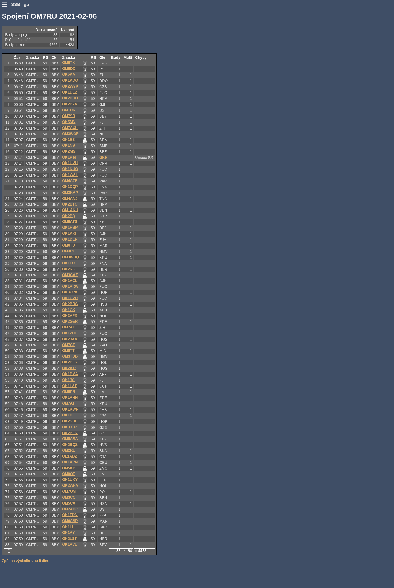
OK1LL (68, 527)
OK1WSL (70, 175)
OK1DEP (70, 239)
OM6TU (68, 245)
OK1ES (68, 140)
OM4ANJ (70, 198)
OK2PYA (69, 104)
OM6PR (68, 392)
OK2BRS (70, 304)
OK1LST (69, 386)
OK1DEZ (69, 92)
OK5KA (68, 74)
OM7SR (68, 116)
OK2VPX (69, 315)
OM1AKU (70, 210)
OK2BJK (69, 362)
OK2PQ (68, 216)
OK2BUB (70, 98)
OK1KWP (70, 409)
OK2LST (69, 539)
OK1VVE (69, 544)
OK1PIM (69, 157)
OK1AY (68, 533)
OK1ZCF (69, 333)
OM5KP (68, 468)
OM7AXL (70, 128)
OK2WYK (70, 86)
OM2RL (68, 450)
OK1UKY (70, 479)
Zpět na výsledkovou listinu (25, 561)
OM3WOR (70, 134)
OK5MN (68, 122)
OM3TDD (70, 356)
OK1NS (68, 145)
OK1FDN (70, 515)
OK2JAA (69, 339)
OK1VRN (70, 462)
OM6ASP (70, 521)
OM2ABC (70, 509)
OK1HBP (70, 227)
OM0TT (68, 351)
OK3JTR (69, 427)
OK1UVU (70, 298)
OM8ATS (69, 222)
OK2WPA (70, 485)
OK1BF (68, 415)
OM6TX (68, 63)
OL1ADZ (69, 456)
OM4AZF (69, 181)
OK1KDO (70, 80)
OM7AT (68, 403)
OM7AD (68, 327)
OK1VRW (70, 286)
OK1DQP (70, 187)
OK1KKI (69, 233)
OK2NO (68, 269)
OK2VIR (69, 368)
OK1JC (68, 380)
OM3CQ (68, 497)
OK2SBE (70, 421)
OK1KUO (70, 169)
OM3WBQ (70, 257)
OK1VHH (70, 397)
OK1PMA (70, 374)
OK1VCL (69, 281)
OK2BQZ (70, 445)
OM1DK (68, 110)
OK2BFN (70, 433)
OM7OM (69, 491)
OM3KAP (70, 193)
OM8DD (68, 68)
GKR (103, 157)
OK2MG (68, 151)
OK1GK (68, 310)
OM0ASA (70, 439)
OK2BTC (70, 204)
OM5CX (68, 503)
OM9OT (68, 474)
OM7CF (68, 345)
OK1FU (68, 263)
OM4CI (68, 251)
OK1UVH (70, 163)
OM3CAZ (70, 275)
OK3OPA (70, 292)
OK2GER (70, 321)
